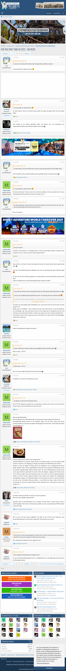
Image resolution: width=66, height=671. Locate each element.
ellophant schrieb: (18, 532)
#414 (63, 394)
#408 (63, 261)
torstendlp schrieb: (18, 166)
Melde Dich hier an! (33, 33)
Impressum (9, 661)
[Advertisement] (33, 86)
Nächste (27, 53)
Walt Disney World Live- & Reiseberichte (46, 582)
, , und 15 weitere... (28, 441)
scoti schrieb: (17, 104)
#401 (63, 57)
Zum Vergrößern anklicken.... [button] (39, 301)
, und (23, 133)
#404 (63, 162)
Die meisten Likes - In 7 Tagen (42, 616)
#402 (63, 101)
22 (22, 53)
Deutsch (4, 659)
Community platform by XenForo (32, 669)
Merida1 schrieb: (18, 552)
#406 (63, 198)
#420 (63, 548)
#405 (63, 182)
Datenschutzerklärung (18, 661)
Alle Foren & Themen (7, 17)
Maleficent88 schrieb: (19, 61)
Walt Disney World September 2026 (46, 607)
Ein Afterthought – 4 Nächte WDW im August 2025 (50, 591)
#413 (63, 375)
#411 (63, 341)
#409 (63, 285)
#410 (63, 325)
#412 (63, 359)
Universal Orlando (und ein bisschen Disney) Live (50, 585)
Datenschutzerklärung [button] (43, 663)
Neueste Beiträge (39, 573)
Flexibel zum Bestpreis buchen (16, 578)
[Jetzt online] (6, 188)
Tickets (16, 584)
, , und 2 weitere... (26, 389)
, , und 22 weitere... (26, 487)
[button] (2, 13)
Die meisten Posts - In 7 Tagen (10, 616)
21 (19, 53)
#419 (63, 528)
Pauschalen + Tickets (17, 590)
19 (14, 53)
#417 (63, 492)
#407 (63, 241)
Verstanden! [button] (49, 668)
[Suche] (63, 13)
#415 (63, 414)
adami (30, 651)
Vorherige (5, 53)
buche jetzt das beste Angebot (16, 596)
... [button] (11, 53)
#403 (63, 121)
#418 (63, 514)
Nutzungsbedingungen (31, 661)
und (21, 177)
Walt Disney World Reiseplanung (45, 611)
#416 (63, 446)
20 (17, 53)
